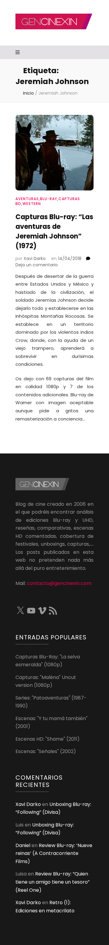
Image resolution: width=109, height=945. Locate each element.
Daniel (22, 845)
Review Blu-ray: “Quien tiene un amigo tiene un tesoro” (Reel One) (52, 881)
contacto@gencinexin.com (59, 583)
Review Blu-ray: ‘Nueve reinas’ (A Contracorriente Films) (53, 853)
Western (31, 203)
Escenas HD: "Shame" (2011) (47, 739)
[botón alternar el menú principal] (18, 53)
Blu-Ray (48, 198)
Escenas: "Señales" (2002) (45, 751)
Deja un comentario (36, 265)
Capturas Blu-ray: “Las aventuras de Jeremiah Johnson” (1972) (54, 231)
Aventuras (27, 198)
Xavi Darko (35, 258)
